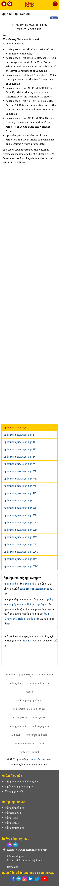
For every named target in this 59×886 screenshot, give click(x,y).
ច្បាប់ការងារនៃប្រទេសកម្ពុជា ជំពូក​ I (19, 435)
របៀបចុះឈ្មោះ (11, 818)
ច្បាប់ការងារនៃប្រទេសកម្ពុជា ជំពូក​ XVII (21, 552)
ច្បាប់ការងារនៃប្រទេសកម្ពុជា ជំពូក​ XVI (21, 544)
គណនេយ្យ (8, 604)
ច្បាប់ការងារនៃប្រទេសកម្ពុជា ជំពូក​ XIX (21, 566)
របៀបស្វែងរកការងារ (13, 813)
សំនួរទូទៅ (15, 735)
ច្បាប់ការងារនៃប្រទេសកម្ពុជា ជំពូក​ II (19, 442)
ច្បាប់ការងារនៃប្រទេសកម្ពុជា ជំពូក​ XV (20, 537)
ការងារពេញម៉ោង (11, 584)
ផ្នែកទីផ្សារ (50, 599)
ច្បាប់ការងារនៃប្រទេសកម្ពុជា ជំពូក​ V (19, 464)
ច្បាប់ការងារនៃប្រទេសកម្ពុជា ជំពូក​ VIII (21, 486)
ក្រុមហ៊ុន (29, 692)
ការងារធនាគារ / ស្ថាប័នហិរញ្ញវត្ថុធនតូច (29, 709)
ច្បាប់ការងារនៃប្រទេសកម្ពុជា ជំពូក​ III (20, 449)
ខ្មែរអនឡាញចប (30, 641)
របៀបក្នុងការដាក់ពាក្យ (14, 828)
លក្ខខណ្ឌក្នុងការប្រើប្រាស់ (36, 735)
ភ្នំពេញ (47, 614)
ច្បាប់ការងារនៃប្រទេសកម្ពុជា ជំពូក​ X (19, 501)
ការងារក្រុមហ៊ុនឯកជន (18, 726)
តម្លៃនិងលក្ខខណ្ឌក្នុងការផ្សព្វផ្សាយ (19, 786)
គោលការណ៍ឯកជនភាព (24, 743)
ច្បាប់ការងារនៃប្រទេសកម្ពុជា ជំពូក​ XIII (21, 522)
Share (54, 18)
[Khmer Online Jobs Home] (4, 4)
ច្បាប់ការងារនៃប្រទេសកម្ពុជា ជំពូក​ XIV (21, 530)
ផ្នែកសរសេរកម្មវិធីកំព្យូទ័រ (24, 604)
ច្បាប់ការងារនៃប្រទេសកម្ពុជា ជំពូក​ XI (20, 508)
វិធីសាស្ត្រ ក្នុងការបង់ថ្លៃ (14, 791)
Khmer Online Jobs (40, 759)
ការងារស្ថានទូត (39, 718)
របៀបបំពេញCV (12, 823)
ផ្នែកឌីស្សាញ (42, 604)
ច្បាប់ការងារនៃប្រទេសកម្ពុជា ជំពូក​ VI (20, 471)
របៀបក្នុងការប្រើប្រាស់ (14, 808)
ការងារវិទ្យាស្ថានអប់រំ (41, 726)
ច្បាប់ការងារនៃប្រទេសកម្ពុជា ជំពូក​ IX (20, 493)
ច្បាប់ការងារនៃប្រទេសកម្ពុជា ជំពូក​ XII (20, 515)
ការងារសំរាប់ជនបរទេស (39, 683)
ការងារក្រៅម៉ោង (30, 584)
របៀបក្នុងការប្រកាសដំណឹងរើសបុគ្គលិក (21, 781)
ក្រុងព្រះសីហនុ (19, 619)
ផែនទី (42, 743)
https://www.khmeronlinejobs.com (27, 850)
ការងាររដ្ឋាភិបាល (20, 718)
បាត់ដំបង (31, 619)
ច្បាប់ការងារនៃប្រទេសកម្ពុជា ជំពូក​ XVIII (21, 559)
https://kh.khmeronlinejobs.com (25, 860)
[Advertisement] (29, 294)
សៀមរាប (8, 619)
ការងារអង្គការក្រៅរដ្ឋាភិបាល (29, 700)
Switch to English (29, 752)
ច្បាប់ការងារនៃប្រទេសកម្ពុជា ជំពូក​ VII (20, 479)
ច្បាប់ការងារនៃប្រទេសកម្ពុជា (15, 427)
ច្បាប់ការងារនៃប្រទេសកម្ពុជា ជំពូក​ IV (20, 457)
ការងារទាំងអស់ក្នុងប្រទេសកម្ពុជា (19, 675)
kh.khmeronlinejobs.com (34, 589)
